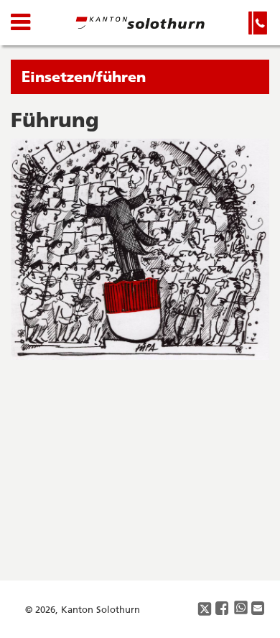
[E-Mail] (258, 609)
